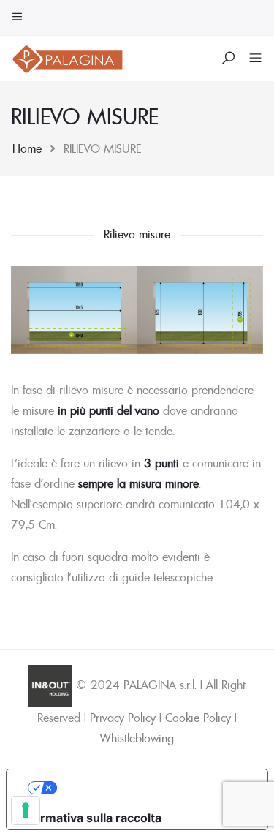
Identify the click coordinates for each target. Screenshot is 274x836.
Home (27, 148)
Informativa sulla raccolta (89, 817)
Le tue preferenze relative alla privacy (151, 788)
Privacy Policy (123, 717)
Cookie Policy (198, 717)
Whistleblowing (137, 738)
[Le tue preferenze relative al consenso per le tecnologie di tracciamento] (25, 810)
